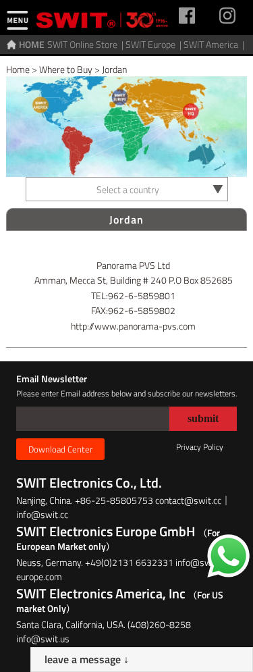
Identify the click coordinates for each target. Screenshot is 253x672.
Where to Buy (65, 69)
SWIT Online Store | (86, 44)
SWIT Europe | (154, 44)
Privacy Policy (199, 446)
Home (18, 69)
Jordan (114, 69)
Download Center (60, 449)
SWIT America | (215, 44)
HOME (32, 44)
